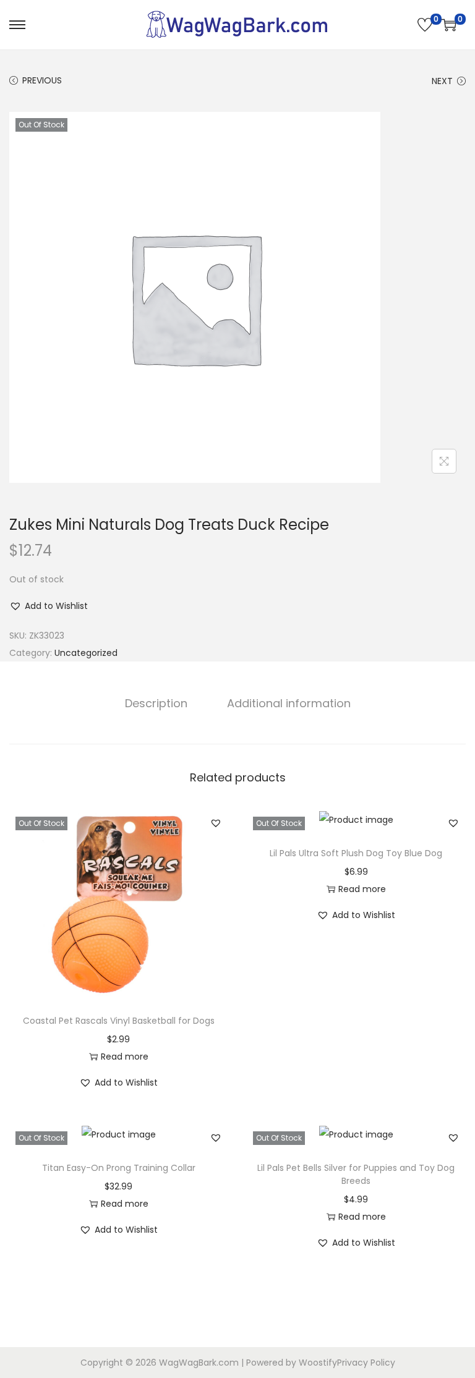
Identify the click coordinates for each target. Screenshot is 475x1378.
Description (156, 703)
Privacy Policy (366, 1362)
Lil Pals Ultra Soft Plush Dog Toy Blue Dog (356, 853)
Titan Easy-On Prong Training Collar (118, 1168)
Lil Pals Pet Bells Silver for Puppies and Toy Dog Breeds (356, 1174)
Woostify (318, 1362)
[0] (424, 24)
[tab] (156, 703)
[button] (48, 606)
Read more (124, 1056)
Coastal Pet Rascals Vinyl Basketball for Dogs (119, 1020)
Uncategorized (86, 653)
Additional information (289, 703)
